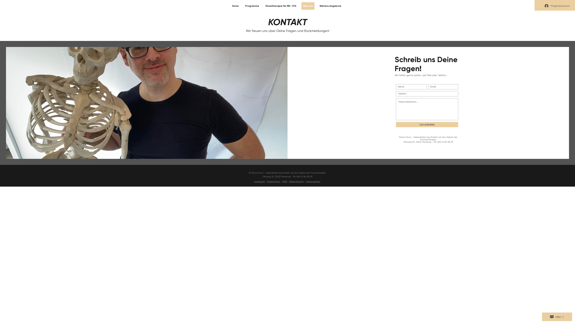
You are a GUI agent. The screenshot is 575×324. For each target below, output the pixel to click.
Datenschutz (273, 181)
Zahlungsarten (313, 181)
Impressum (259, 181)
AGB (284, 181)
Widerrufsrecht (296, 181)
